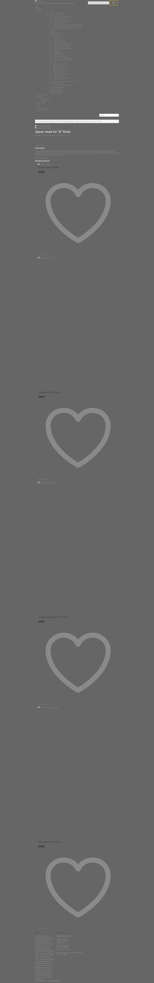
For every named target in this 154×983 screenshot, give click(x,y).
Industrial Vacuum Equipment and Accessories (62, 81)
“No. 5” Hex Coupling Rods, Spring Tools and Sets (67, 24)
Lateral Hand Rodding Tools (57, 22)
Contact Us (40, 111)
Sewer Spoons (57, 79)
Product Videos (41, 95)
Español (39, 97)
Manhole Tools (53, 62)
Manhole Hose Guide (59, 66)
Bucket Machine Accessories (61, 77)
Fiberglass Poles (58, 71)
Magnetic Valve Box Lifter (60, 68)
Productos (44, 101)
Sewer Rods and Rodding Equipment (60, 48)
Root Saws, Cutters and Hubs (62, 85)
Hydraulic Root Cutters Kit (61, 19)
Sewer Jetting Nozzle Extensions (63, 44)
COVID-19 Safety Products (57, 13)
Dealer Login (41, 103)
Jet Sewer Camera (54, 32)
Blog (38, 105)
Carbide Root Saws (59, 87)
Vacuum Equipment (59, 36)
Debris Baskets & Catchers (61, 69)
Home (39, 9)
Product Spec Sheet (55, 93)
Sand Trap (52, 30)
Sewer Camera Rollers (56, 89)
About (39, 107)
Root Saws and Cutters (56, 83)
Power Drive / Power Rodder (61, 58)
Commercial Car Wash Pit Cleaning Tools (61, 28)
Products (40, 11)
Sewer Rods (57, 50)
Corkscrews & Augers (59, 56)
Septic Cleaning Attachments (61, 46)
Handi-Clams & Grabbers (60, 73)
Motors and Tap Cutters (56, 15)
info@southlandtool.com (68, 949)
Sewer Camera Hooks (59, 75)
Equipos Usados (46, 99)
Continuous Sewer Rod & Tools (62, 60)
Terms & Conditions (43, 109)
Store (41, 121)
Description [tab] (40, 145)
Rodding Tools (57, 52)
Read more (41, 172)
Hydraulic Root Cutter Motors (61, 17)
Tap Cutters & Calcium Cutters (62, 21)
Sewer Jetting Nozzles (59, 42)
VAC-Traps (56, 38)
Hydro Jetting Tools (55, 34)
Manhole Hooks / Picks (60, 64)
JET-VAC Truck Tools (59, 40)
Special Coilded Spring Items (57, 91)
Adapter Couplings (58, 54)
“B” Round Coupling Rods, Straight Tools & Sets (67, 26)
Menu (36, 7)
